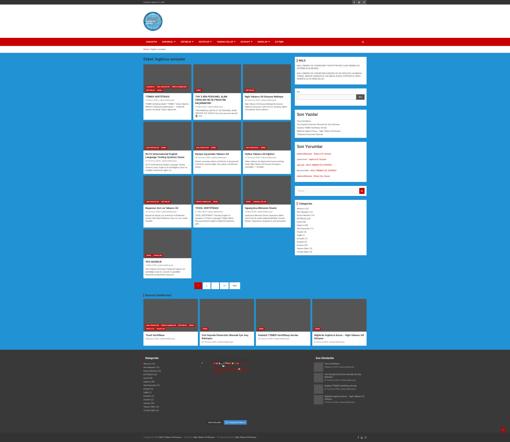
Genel (159, 90)
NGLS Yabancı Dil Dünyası (170, 437)
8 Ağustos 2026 (152, 339)
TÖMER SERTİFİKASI (157, 96)
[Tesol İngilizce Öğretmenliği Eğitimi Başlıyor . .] (233, 381)
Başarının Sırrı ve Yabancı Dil (161, 208)
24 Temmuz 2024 (152, 212)
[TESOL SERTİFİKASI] (217, 190)
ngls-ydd (300, 165)
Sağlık (299, 235)
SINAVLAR (262, 42)
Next (235, 285)
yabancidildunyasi (166, 100)
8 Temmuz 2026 (321, 342)
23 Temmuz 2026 (265, 339)
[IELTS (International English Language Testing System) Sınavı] (167, 136)
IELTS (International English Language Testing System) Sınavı (164, 155)
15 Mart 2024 (250, 212)
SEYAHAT (245, 42)
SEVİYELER (204, 42)
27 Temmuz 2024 (252, 157)
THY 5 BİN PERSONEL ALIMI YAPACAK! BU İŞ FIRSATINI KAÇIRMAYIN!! (211, 100)
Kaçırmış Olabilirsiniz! (158, 295)
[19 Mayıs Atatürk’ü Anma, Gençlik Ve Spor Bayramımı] (206, 406)
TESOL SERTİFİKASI (206, 208)
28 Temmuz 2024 (202, 157)
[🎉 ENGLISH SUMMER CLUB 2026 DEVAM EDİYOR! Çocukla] (206, 390)
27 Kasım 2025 (151, 100)
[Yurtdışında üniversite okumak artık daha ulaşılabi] (247, 381)
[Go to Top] (503, 430)
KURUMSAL (167, 42)
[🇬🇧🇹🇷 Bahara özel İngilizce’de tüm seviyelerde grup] (247, 414)
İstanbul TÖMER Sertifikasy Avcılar (312, 128)
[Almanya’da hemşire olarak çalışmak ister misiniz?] (247, 390)
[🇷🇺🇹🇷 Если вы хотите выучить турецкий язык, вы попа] (233, 414)
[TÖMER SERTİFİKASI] (167, 78)
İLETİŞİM (279, 42)
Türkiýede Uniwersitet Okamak (310, 134)
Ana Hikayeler (163, 87)
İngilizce (300, 225)
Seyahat (300, 242)
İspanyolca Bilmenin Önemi (261, 208)
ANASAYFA (151, 42)
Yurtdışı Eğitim (303, 252)
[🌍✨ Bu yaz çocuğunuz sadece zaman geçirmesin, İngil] (220, 398)
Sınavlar (158, 255)
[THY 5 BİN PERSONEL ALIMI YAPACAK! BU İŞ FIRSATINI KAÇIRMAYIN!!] (217, 78)
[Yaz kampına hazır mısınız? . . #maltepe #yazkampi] (247, 406)
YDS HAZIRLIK (153, 261)
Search (362, 191)
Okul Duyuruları (303, 228)
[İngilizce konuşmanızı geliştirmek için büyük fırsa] (220, 381)
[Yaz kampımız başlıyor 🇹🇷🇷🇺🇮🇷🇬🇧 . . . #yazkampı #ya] (233, 398)
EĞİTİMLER (186, 42)
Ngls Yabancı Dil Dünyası (204, 437)
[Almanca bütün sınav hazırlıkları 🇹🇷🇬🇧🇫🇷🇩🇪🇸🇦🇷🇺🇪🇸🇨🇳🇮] (233, 390)
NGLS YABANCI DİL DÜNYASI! (319, 165)
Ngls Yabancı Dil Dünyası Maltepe (264, 96)
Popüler (300, 232)
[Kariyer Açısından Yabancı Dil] (217, 136)
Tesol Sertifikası (304, 121)
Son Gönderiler (325, 358)
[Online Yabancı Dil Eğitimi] (267, 136)
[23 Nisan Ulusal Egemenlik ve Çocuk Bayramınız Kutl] (220, 414)
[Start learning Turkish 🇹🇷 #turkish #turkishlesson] (220, 406)
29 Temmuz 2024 (152, 161)
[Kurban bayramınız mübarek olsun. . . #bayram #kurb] (247, 398)
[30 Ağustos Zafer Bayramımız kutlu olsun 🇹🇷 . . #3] (206, 381)
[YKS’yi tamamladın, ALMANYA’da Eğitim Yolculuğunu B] (220, 390)
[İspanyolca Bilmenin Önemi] (267, 190)
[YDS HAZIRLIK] (167, 243)
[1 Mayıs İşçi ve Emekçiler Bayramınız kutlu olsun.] (206, 414)
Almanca (150, 87)
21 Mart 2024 (200, 212)
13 (224, 285)
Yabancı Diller (259, 202)
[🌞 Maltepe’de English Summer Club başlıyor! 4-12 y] (206, 398)
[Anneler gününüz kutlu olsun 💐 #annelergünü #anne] (233, 406)
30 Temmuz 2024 (252, 100)
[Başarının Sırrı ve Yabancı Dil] (167, 190)
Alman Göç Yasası (322, 176)
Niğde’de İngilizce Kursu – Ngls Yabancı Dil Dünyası (319, 131)
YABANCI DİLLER (225, 42)
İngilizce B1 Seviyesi (322, 154)
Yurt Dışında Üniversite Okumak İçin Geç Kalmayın (318, 124)
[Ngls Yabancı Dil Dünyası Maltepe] (267, 78)
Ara (298, 92)
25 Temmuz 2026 (209, 342)
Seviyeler (301, 238)
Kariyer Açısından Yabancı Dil (212, 154)
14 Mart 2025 (200, 107)
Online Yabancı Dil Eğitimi (259, 154)
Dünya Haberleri (179, 87)
